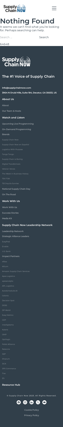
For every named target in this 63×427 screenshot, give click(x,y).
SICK (4, 364)
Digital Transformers (11, 164)
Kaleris (5, 330)
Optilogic (6, 339)
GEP (4, 320)
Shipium (6, 359)
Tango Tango (8, 154)
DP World (6, 310)
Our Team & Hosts (11, 111)
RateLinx (6, 349)
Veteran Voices (8, 169)
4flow (4, 261)
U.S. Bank (6, 251)
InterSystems (8, 325)
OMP (4, 334)
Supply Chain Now (10, 140)
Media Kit (7, 218)
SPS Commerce (9, 368)
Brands (5, 134)
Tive (4, 373)
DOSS (4, 305)
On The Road (9, 194)
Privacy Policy (31, 415)
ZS (3, 378)
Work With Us (9, 207)
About (5, 105)
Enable (5, 246)
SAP (4, 354)
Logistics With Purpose (12, 149)
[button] (54, 8)
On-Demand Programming (16, 129)
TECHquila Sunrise (10, 183)
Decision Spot (8, 300)
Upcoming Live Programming (18, 123)
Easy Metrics (7, 315)
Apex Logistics (8, 276)
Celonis (5, 296)
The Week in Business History (15, 174)
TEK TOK (6, 178)
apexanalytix (7, 281)
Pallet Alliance (8, 344)
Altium (5, 266)
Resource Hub (11, 384)
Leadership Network (13, 231)
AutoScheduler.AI (10, 291)
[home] (15, 8)
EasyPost (6, 242)
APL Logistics (8, 286)
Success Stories (10, 213)
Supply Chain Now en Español (15, 144)
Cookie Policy (31, 410)
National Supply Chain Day (16, 189)
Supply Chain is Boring (12, 159)
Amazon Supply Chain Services (16, 271)
